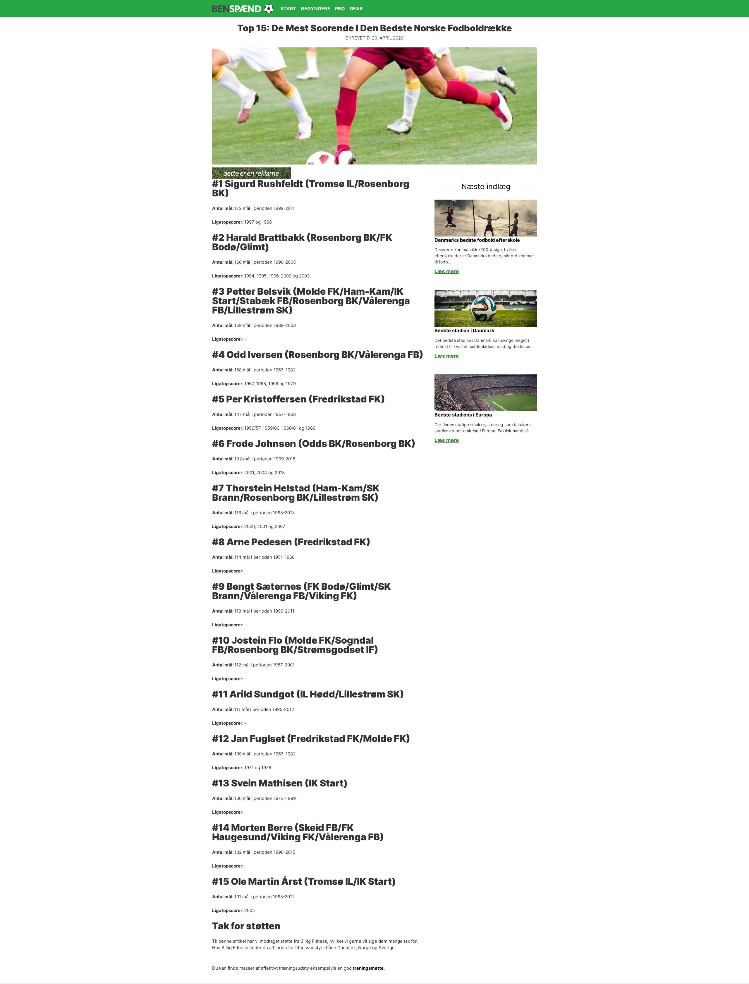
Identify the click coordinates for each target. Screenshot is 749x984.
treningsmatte (368, 968)
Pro (340, 8)
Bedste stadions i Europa (463, 415)
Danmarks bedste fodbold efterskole (477, 240)
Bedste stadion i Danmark (464, 330)
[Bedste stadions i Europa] (485, 392)
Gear (356, 8)
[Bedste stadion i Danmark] (485, 308)
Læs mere (446, 271)
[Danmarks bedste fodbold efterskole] (485, 217)
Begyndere (315, 8)
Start (288, 8)
